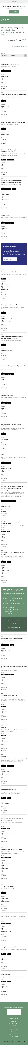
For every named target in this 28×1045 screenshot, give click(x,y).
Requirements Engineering (14, 7)
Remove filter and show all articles (20, 46)
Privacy (13, 1041)
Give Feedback (14, 1031)
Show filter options (11, 40)
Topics (15, 11)
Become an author (14, 1036)
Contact (14, 1025)
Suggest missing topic (9, 259)
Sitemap (4, 1041)
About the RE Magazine (14, 1023)
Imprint (9, 1041)
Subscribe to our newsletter (13, 627)
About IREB (14, 1021)
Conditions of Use (21, 1041)
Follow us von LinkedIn (13, 623)
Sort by (3, 53)
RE (14, 1)
